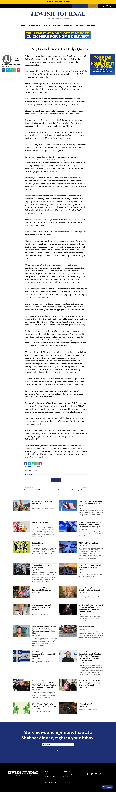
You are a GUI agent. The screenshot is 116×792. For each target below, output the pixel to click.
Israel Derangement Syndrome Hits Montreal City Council (44, 654)
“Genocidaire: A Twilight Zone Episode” (42, 566)
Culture (45, 25)
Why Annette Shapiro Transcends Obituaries (41, 589)
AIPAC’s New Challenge (89, 543)
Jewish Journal (58, 14)
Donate (65, 776)
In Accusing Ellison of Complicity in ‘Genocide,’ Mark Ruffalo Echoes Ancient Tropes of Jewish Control (44, 684)
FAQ (45, 774)
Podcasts (56, 25)
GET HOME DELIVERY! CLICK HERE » (58, 2)
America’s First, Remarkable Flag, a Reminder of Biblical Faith (91, 503)
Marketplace (68, 25)
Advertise (47, 771)
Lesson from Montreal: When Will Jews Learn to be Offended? (91, 567)
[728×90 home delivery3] (58, 34)
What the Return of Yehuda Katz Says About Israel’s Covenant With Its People (90, 524)
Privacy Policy (67, 774)
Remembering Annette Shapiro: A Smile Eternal (89, 589)
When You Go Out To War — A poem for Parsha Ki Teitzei (44, 705)
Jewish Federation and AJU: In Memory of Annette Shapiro (44, 607)
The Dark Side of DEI (87, 627)
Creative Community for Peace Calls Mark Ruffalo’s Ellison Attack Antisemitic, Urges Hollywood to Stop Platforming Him (90, 656)
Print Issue (91, 25)
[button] (3, 70)
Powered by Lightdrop (66, 782)
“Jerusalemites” (85, 704)
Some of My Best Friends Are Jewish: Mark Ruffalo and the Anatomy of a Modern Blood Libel (44, 630)
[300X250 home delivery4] (102, 64)
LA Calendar (80, 25)
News (23, 25)
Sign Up (56, 480)
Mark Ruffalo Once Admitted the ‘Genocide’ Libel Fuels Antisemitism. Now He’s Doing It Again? (91, 608)
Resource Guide (49, 776)
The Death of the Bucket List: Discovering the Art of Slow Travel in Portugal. (91, 683)
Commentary (33, 25)
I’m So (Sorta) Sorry (40, 522)
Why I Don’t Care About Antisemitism (42, 502)
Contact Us (66, 771)
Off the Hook (37, 543)
